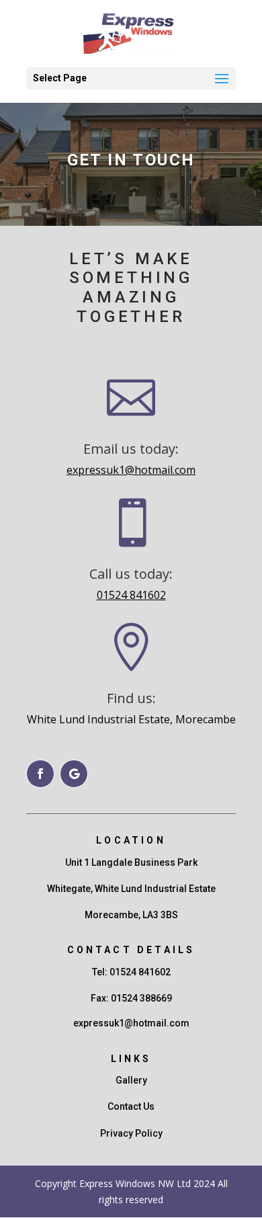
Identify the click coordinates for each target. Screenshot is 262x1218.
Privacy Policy (131, 1133)
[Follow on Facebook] (40, 774)
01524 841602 (131, 594)
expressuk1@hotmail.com (131, 469)
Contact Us (131, 1106)
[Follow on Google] (74, 774)
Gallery (131, 1080)
